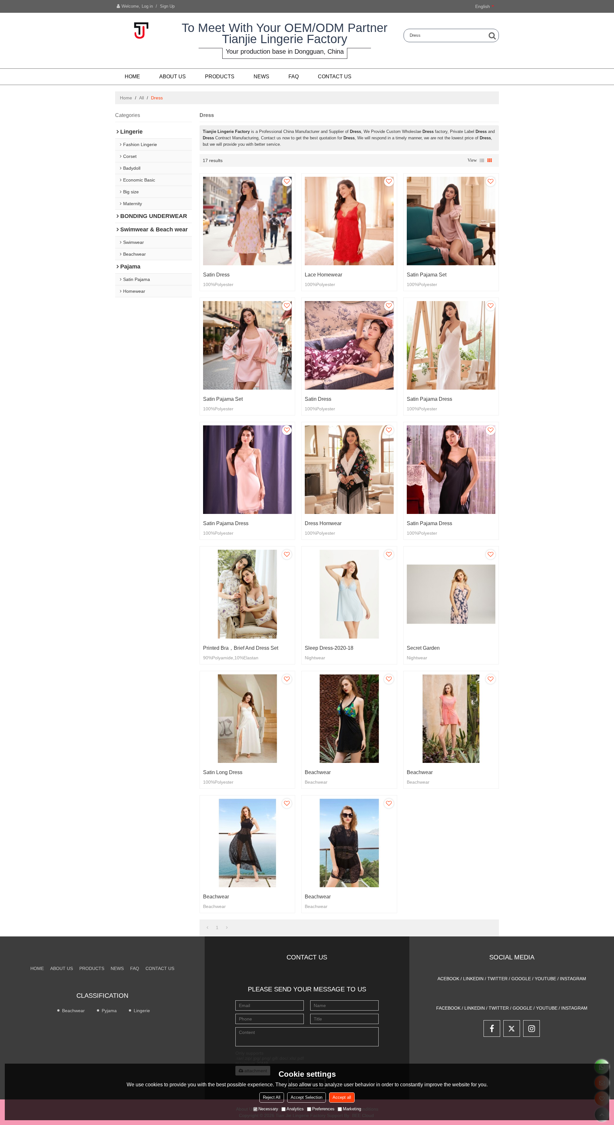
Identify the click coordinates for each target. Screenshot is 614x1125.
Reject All (271, 1097)
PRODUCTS (219, 76)
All (141, 97)
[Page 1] (207, 927)
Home (132, 76)
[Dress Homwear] (349, 469)
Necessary (268, 1108)
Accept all (342, 1097)
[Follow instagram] (531, 1028)
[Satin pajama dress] (451, 345)
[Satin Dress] (247, 221)
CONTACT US (334, 76)
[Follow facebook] (492, 1028)
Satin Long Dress (222, 772)
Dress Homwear (323, 523)
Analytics (295, 1108)
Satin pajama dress (429, 399)
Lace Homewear (323, 274)
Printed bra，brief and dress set (240, 648)
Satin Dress (216, 274)
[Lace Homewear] (349, 221)
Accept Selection (306, 1097)
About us (172, 76)
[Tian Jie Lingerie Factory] (140, 30)
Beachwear (318, 772)
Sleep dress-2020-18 (329, 648)
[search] (492, 35)
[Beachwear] (349, 718)
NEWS (261, 76)
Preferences (323, 1108)
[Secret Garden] (451, 594)
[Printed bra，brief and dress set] (247, 594)
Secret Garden (423, 648)
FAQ (293, 76)
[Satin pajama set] (451, 221)
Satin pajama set (426, 274)
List (482, 160)
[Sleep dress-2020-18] (349, 594)
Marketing (352, 1108)
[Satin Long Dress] (247, 718)
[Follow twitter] (511, 1028)
